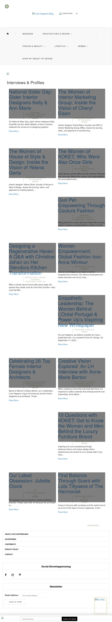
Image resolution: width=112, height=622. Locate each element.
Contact (9, 554)
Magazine (28, 33)
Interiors (35, 280)
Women (82, 46)
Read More (14, 131)
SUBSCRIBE (67, 13)
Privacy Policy (12, 549)
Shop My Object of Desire (38, 58)
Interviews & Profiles (35, 281)
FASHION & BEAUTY (32, 46)
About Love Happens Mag (16, 534)
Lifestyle (60, 46)
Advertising (10, 539)
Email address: (12, 595)
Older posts (93, 525)
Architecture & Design (56, 33)
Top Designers (84, 120)
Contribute (10, 544)
